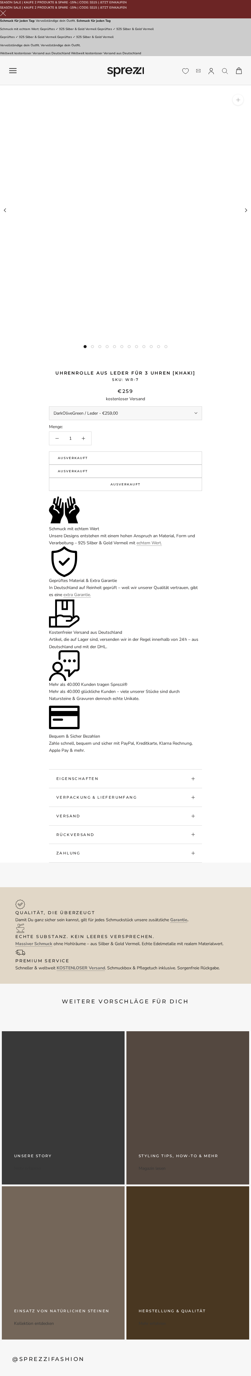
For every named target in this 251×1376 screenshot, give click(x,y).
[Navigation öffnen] (13, 70)
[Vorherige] (5, 210)
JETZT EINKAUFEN (113, 2)
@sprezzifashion (48, 1359)
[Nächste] (246, 210)
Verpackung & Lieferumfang (96, 797)
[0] (185, 71)
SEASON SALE (10, 2)
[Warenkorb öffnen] (239, 70)
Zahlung (68, 853)
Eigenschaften (77, 778)
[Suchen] (225, 70)
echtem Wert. (149, 543)
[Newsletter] (198, 70)
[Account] (211, 70)
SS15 (93, 2)
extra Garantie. (77, 595)
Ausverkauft (73, 458)
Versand (68, 816)
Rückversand (75, 834)
